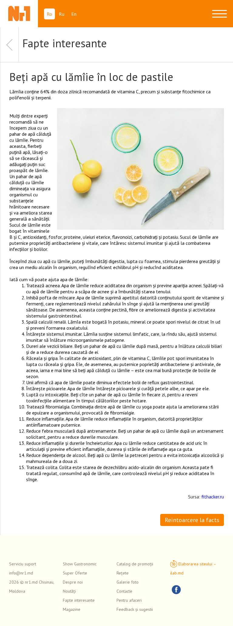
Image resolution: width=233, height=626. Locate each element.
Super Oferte (75, 573)
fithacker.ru (212, 497)
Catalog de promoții (134, 564)
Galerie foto (127, 582)
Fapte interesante (79, 600)
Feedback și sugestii (134, 609)
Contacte (124, 591)
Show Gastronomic (79, 564)
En (73, 14)
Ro (49, 14)
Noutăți (69, 591)
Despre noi (73, 582)
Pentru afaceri (129, 600)
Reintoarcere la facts (192, 520)
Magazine (71, 609)
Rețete (122, 573)
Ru (61, 14)
